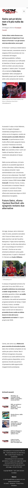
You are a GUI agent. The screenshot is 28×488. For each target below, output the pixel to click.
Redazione (12, 483)
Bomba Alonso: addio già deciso (17, 415)
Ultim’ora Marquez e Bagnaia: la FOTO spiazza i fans (16, 432)
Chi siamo (6, 483)
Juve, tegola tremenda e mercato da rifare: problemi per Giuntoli (16, 423)
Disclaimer (14, 485)
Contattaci (14, 472)
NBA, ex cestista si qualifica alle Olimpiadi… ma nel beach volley (16, 406)
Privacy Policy (19, 483)
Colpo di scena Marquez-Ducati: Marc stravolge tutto (16, 441)
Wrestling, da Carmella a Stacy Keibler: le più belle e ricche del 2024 (16, 398)
